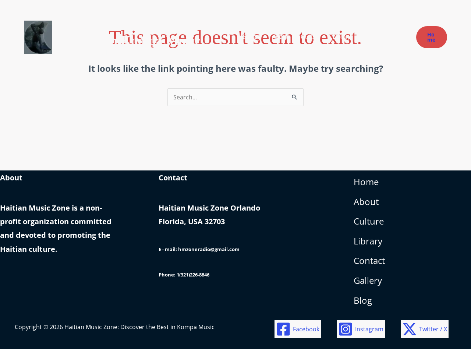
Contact (369, 260)
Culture (369, 221)
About (366, 201)
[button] (431, 37)
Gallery (368, 280)
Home (366, 182)
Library (368, 241)
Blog (363, 300)
